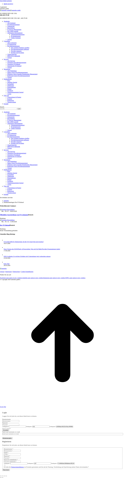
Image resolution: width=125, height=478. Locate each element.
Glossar (2, 271)
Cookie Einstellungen (27, 271)
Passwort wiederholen (11, 459)
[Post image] (7, 240)
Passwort (5, 423)
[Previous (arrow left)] (0, 477)
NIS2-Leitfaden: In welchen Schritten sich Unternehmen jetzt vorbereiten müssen (27, 256)
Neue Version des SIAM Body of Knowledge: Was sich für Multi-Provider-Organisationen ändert (32, 249)
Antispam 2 (29, 426)
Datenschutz (16, 271)
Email (6, 452)
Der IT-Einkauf (5, 225)
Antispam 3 (53, 426)
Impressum (8, 271)
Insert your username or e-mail (11, 432)
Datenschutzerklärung (17, 467)
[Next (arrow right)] (2, 477)
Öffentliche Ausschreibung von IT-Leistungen (14, 215)
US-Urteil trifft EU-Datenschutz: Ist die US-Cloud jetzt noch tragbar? (24, 242)
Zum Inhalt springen (6, 1)
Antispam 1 (5, 426)
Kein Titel (6, 264)
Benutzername (6, 419)
